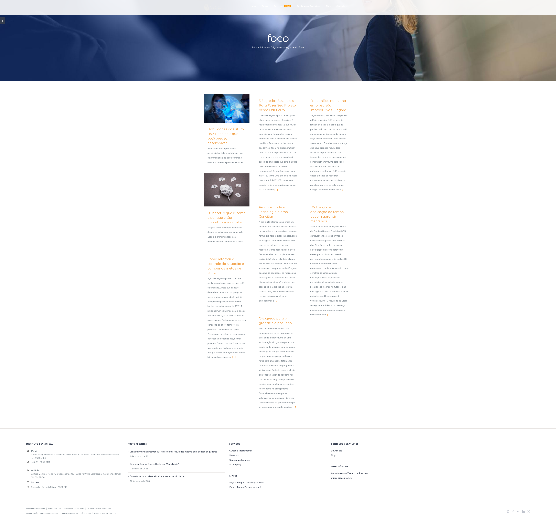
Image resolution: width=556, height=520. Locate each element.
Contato (35, 482)
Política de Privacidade (74, 509)
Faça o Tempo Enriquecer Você (245, 487)
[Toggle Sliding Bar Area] (2, 20)
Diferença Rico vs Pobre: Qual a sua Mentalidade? (154, 464)
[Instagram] (508, 511)
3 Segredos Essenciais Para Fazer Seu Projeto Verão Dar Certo (277, 105)
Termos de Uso (54, 509)
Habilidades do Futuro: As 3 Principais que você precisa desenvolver (222, 108)
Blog (333, 455)
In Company (235, 464)
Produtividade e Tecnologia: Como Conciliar (273, 211)
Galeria (231, 108)
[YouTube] (518, 511)
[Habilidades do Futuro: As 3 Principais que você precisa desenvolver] (226, 108)
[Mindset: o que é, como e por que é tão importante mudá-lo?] (226, 189)
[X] (528, 511)
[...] (276, 189)
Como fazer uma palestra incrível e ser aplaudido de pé (157, 476)
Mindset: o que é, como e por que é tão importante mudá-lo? (222, 190)
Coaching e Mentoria (239, 460)
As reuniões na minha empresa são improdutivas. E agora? (329, 105)
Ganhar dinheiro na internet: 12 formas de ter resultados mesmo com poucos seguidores (173, 451)
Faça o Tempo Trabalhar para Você (246, 482)
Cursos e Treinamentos (241, 450)
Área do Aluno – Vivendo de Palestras (349, 473)
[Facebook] (513, 511)
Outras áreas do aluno (342, 478)
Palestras (234, 455)
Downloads (336, 450)
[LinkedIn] (523, 511)
